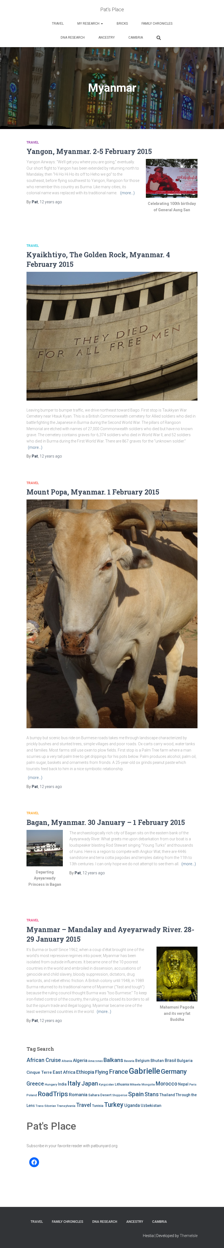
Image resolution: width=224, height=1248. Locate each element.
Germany (174, 1071)
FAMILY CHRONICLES (157, 23)
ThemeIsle (189, 1235)
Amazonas (95, 1061)
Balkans (113, 1060)
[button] (101, 23)
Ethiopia (85, 1072)
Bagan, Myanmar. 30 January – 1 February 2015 (105, 822)
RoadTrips (53, 1094)
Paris (192, 1084)
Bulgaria (185, 1060)
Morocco (166, 1084)
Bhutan (157, 1060)
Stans (152, 1094)
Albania (67, 1061)
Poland (31, 1095)
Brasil (170, 1060)
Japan (89, 1083)
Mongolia (148, 1084)
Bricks (122, 23)
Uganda (132, 1105)
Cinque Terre (39, 1072)
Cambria (135, 37)
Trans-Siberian (46, 1106)
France (118, 1071)
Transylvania (66, 1106)
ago (51, 202)
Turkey (113, 1105)
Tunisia (97, 1106)
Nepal (183, 1084)
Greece (35, 1084)
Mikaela (135, 1084)
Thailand (167, 1095)
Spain (136, 1094)
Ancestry (106, 37)
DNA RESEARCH (73, 37)
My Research (88, 23)
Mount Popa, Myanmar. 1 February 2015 (92, 491)
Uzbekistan (151, 1105)
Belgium (142, 1060)
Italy (74, 1083)
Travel (58, 23)
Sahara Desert (99, 1095)
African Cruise (43, 1060)
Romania (78, 1094)
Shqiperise (119, 1095)
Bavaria (129, 1061)
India (62, 1084)
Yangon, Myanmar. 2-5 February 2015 (89, 151)
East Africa (64, 1072)
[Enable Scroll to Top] (213, 1237)
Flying (101, 1072)
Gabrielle (144, 1071)
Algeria (80, 1060)
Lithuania (122, 1084)
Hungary (51, 1084)
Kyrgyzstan (106, 1084)
